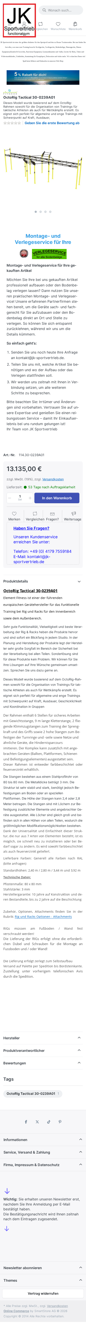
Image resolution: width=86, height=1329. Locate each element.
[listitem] (43, 168)
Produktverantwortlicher (24, 1050)
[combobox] (61, 10)
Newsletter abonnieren (23, 1268)
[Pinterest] (60, 1122)
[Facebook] (26, 1122)
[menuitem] (32, 1094)
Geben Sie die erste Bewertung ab (52, 123)
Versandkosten (53, 479)
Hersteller (11, 1038)
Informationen (15, 1139)
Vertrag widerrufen (43, 1293)
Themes (10, 1280)
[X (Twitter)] (37, 1122)
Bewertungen (14, 1063)
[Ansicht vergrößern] (43, 168)
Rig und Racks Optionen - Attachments (43, 916)
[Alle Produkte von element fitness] (10, 91)
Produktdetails (15, 581)
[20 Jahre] (43, 76)
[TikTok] (49, 1122)
